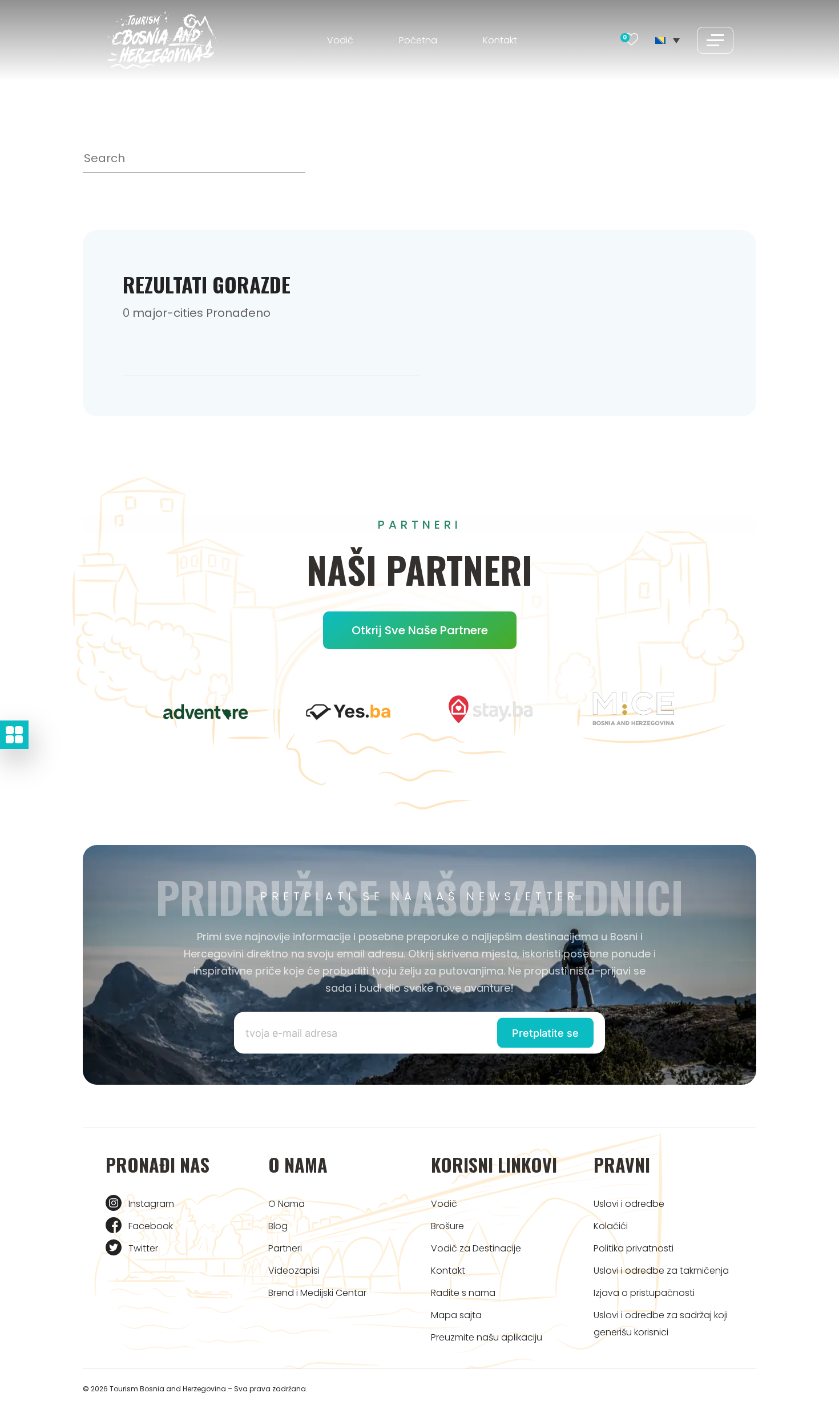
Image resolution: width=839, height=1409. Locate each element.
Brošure (447, 1226)
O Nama (286, 1203)
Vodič (340, 40)
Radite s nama (463, 1292)
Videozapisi (294, 1270)
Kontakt (500, 40)
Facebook (150, 1226)
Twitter (143, 1248)
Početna (418, 40)
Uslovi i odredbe (629, 1203)
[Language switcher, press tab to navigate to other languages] (667, 40)
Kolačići (611, 1226)
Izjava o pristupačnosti (644, 1292)
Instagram (151, 1203)
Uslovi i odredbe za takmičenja (661, 1270)
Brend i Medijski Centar (317, 1292)
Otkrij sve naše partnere (420, 630)
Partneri (285, 1248)
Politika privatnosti (633, 1248)
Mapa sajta (456, 1315)
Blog (278, 1226)
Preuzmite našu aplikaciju (486, 1337)
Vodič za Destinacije (476, 1248)
